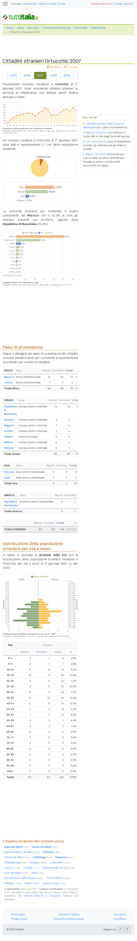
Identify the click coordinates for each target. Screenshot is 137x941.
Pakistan (9, 472)
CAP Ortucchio (94, 141)
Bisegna (38, 862)
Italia (20, 28)
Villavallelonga (15, 862)
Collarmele (60, 862)
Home (9, 28)
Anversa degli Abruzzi (58, 867)
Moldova (9, 448)
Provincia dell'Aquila (56, 28)
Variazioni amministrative (68, 918)
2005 (13, 75)
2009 (67, 75)
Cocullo (31, 867)
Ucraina (8, 431)
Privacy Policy (19, 918)
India (7, 477)
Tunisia (8, 382)
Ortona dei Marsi (17, 857)
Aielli (37, 872)
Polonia (8, 436)
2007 (40, 75)
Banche (128, 3)
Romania (9, 419)
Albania (8, 442)
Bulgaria (9, 425)
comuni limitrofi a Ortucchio (42, 895)
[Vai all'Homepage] (22, 16)
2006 (27, 75)
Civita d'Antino (58, 878)
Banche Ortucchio (96, 132)
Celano (32, 883)
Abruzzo (33, 28)
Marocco (9, 377)
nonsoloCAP (30, 3)
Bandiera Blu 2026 (102, 3)
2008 (53, 75)
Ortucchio (80, 28)
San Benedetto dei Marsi (22, 852)
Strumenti (120, 914)
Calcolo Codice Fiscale (52, 3)
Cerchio (12, 867)
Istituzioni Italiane (68, 914)
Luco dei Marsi (16, 872)
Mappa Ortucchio (96, 154)
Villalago (12, 883)
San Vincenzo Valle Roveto (24, 878)
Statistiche (98, 28)
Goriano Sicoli (54, 883)
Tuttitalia (16, 3)
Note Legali (18, 914)
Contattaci (119, 918)
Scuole (118, 3)
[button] (120, 929)
